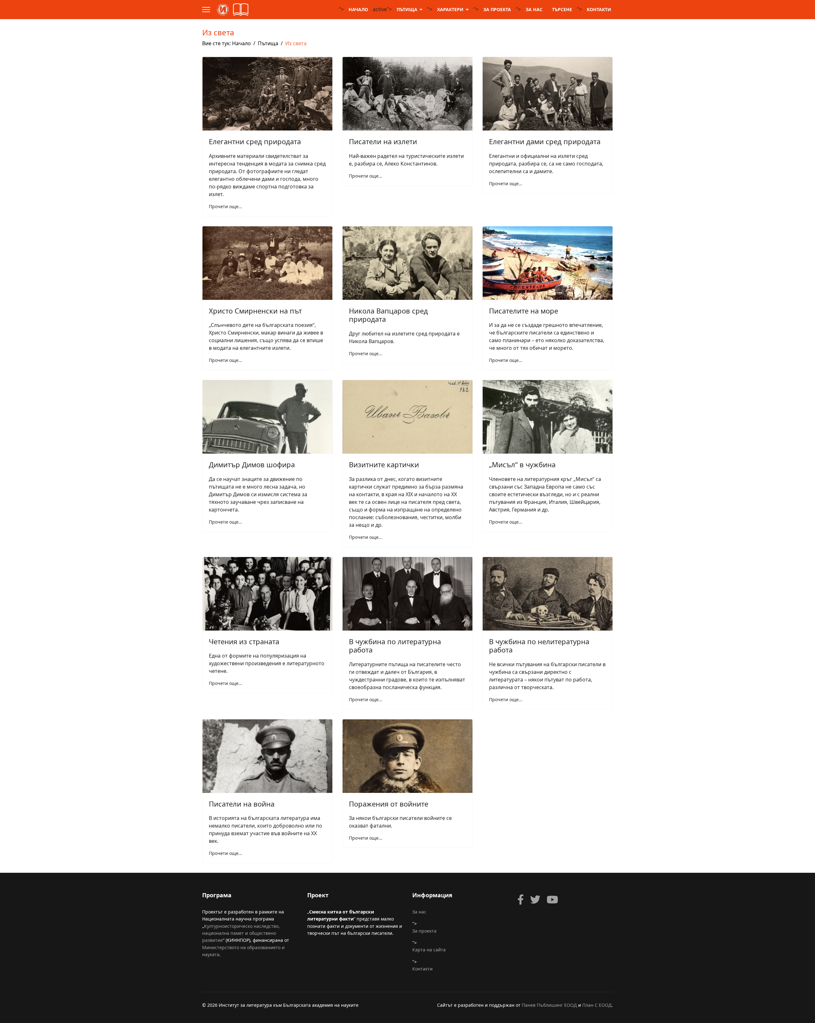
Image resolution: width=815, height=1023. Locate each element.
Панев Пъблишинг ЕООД (549, 1005)
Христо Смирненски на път (255, 310)
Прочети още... (225, 206)
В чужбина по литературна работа (395, 645)
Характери (450, 9)
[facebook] (520, 899)
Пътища (407, 9)
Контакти (599, 9)
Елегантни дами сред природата (544, 141)
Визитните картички (384, 464)
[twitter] (535, 899)
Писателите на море (523, 310)
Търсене (562, 9)
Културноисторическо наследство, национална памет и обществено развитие (241, 933)
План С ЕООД (597, 1005)
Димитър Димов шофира (252, 464)
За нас (534, 9)
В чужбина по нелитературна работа (539, 645)
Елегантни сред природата (255, 141)
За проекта (497, 9)
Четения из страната (244, 641)
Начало (358, 9)
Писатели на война (241, 803)
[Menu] (206, 9)
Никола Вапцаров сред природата (388, 315)
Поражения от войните (388, 803)
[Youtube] (552, 899)
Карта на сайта (429, 950)
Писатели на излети (383, 141)
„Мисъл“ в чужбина (522, 464)
